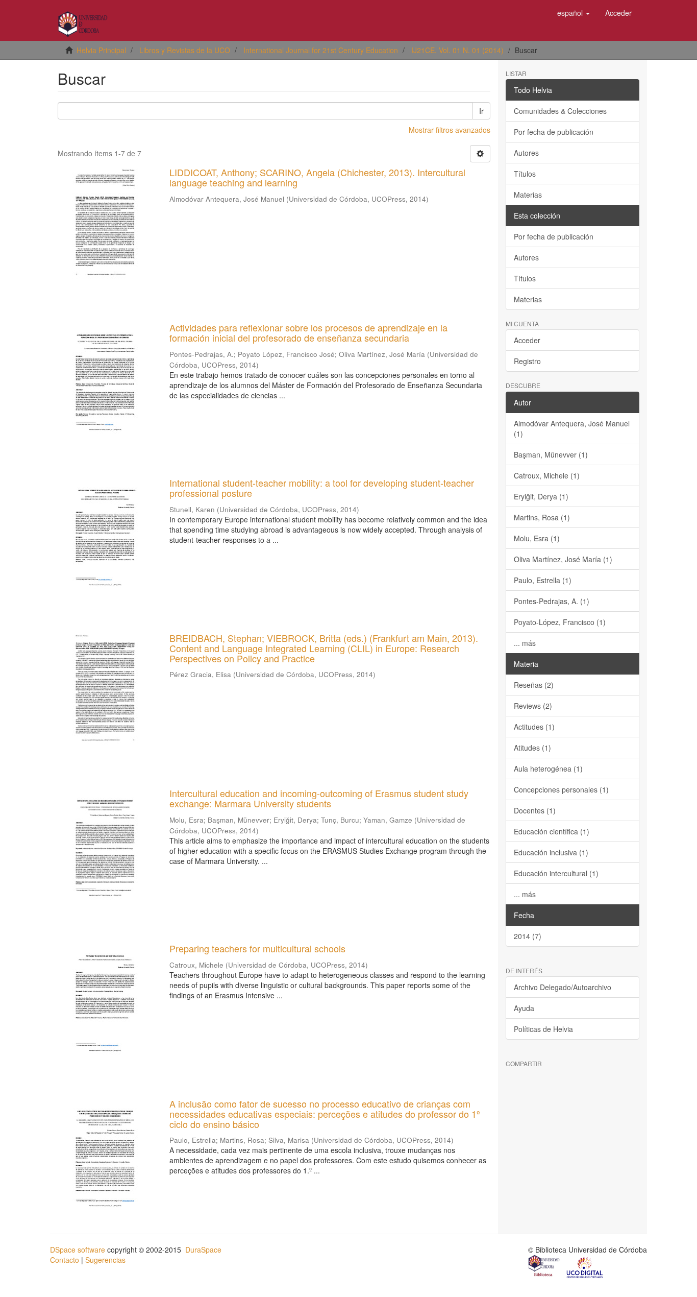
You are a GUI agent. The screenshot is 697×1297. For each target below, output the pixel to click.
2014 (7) (527, 936)
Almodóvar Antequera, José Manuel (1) (572, 428)
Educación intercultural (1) (556, 873)
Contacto (64, 1260)
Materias (528, 194)
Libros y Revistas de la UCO (184, 50)
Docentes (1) (535, 810)
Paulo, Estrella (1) (542, 580)
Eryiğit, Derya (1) (541, 496)
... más (525, 643)
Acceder (527, 340)
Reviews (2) (533, 706)
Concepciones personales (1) (561, 789)
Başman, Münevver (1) (551, 454)
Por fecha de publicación (553, 132)
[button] (574, 13)
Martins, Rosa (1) (542, 517)
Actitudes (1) (534, 727)
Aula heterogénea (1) (548, 768)
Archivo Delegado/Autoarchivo (562, 987)
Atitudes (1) (532, 747)
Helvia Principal (101, 50)
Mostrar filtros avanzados (449, 130)
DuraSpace (203, 1249)
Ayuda (524, 1008)
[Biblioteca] (544, 1267)
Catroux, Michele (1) (547, 475)
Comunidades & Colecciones (560, 111)
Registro (527, 361)
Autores (526, 153)
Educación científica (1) (551, 831)
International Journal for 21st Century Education (320, 50)
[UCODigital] (585, 1267)
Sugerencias (105, 1260)
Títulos (525, 174)
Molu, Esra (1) (537, 538)
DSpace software (77, 1249)
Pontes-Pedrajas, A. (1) (551, 601)
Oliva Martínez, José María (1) (563, 559)
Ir (481, 111)
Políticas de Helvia (543, 1029)
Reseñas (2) (534, 685)
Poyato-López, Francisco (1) (560, 622)
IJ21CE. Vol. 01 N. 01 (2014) (457, 50)
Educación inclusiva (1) (551, 852)
